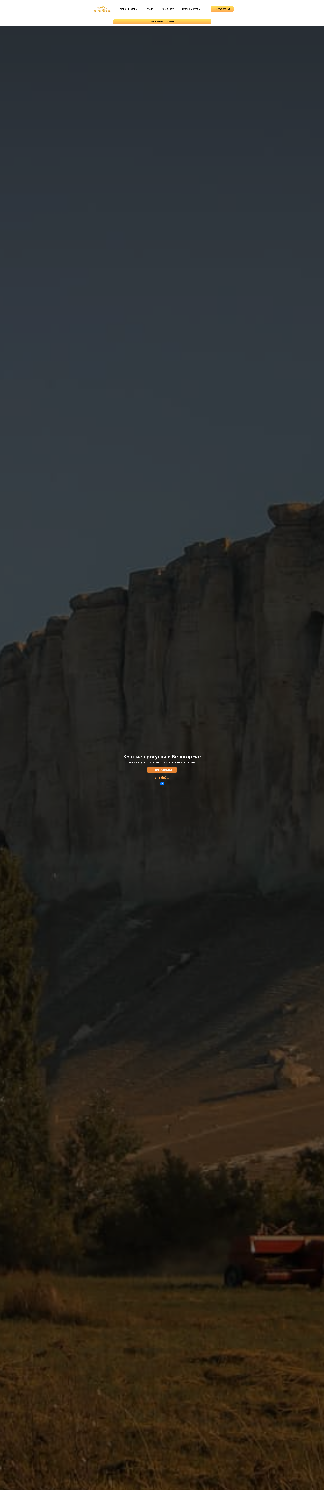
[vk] (162, 783)
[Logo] (102, 9)
